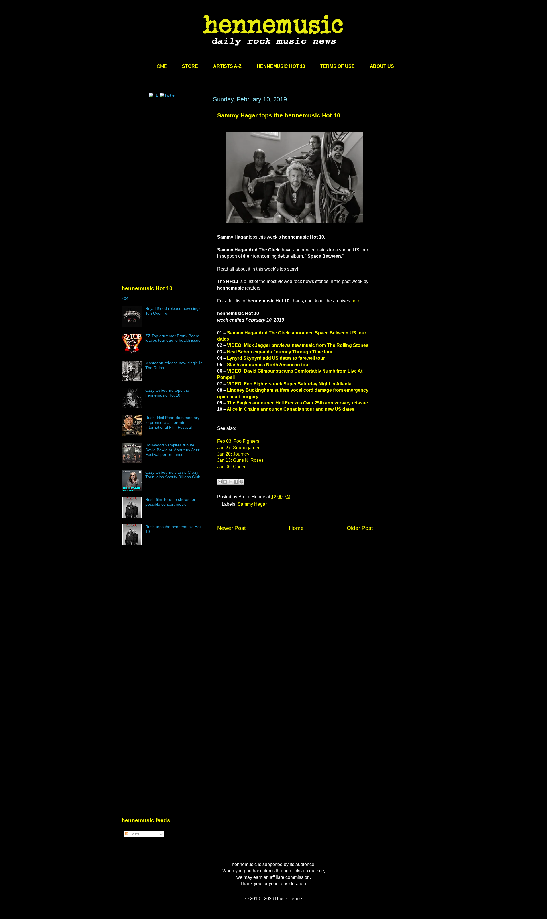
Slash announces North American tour (268, 364)
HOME (160, 66)
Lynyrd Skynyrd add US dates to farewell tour (276, 358)
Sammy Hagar (252, 504)
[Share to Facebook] (236, 482)
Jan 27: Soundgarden (239, 447)
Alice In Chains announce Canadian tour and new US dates (290, 409)
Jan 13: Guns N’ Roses (240, 460)
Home (296, 528)
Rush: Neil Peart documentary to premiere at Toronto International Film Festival (172, 422)
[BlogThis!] (225, 482)
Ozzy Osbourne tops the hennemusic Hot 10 (167, 392)
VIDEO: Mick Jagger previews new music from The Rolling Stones (297, 345)
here (355, 300)
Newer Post (231, 528)
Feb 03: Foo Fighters (238, 441)
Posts (134, 834)
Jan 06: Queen (232, 466)
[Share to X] (230, 482)
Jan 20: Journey (233, 454)
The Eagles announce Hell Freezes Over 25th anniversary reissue (297, 402)
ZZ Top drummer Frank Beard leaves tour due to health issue (173, 338)
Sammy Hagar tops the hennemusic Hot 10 (278, 115)
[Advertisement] (164, 150)
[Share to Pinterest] (241, 482)
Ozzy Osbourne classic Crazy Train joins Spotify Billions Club (172, 474)
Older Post (360, 528)
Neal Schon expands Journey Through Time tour (280, 351)
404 (125, 298)
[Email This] (220, 482)
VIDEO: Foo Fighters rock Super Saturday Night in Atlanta (289, 383)
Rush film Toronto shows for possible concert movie (170, 502)
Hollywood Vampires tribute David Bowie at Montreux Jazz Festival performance (172, 450)
